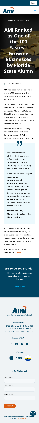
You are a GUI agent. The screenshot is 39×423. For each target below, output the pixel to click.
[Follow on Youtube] (27, 344)
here (19, 253)
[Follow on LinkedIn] (22, 344)
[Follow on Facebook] (11, 344)
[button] (33, 414)
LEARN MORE (19, 287)
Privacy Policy (22, 418)
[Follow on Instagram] (16, 344)
